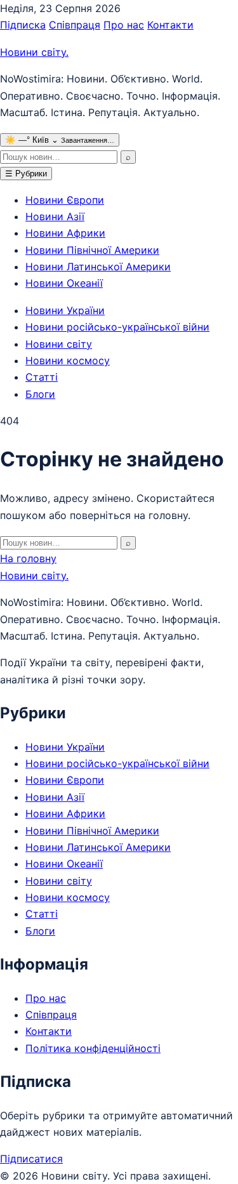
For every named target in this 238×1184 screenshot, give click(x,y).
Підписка (23, 24)
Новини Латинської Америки (98, 266)
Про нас (123, 24)
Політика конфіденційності (93, 1048)
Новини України (65, 310)
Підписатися (31, 1158)
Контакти (170, 24)
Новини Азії (54, 216)
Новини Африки (65, 233)
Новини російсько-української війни (117, 326)
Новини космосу (67, 360)
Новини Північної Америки (92, 250)
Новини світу (34, 52)
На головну (28, 558)
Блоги (40, 394)
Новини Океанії (64, 283)
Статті (41, 377)
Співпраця (74, 24)
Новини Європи (64, 200)
